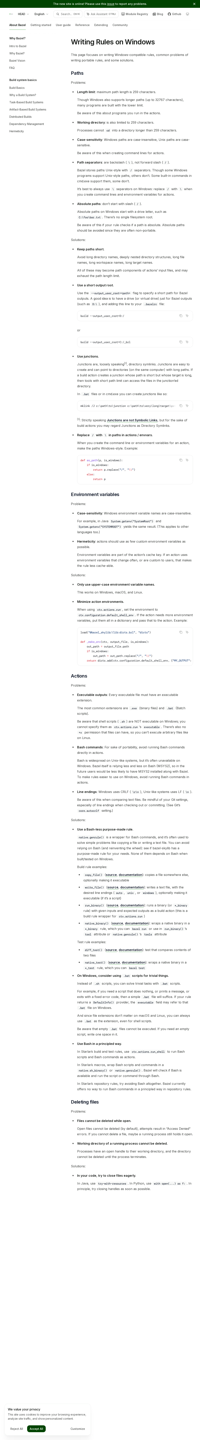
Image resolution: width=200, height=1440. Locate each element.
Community (120, 25)
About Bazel (17, 25)
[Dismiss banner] (194, 3)
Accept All (36, 1428)
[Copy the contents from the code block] (180, 315)
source (111, 875)
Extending (101, 25)
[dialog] (48, 1420)
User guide (63, 25)
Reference (82, 25)
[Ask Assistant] (187, 315)
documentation (130, 875)
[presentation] (135, 406)
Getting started (40, 25)
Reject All (16, 1428)
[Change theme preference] (187, 14)
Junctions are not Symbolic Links (132, 420)
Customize (78, 1428)
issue (110, 3)
